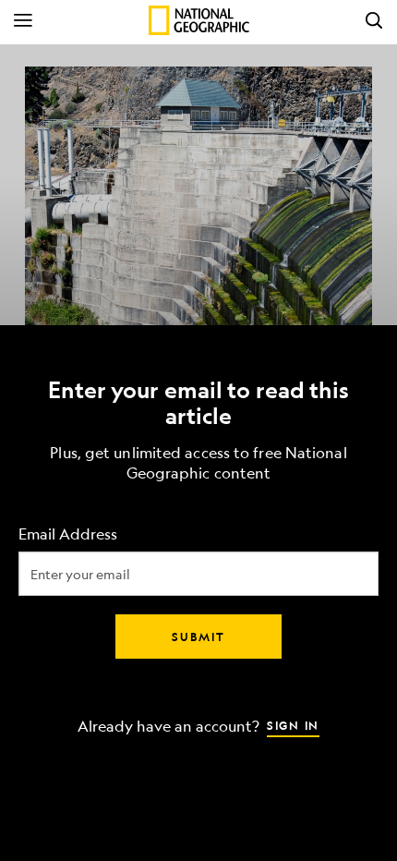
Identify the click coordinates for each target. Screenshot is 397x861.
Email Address (67, 534)
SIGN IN (293, 725)
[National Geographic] (199, 20)
